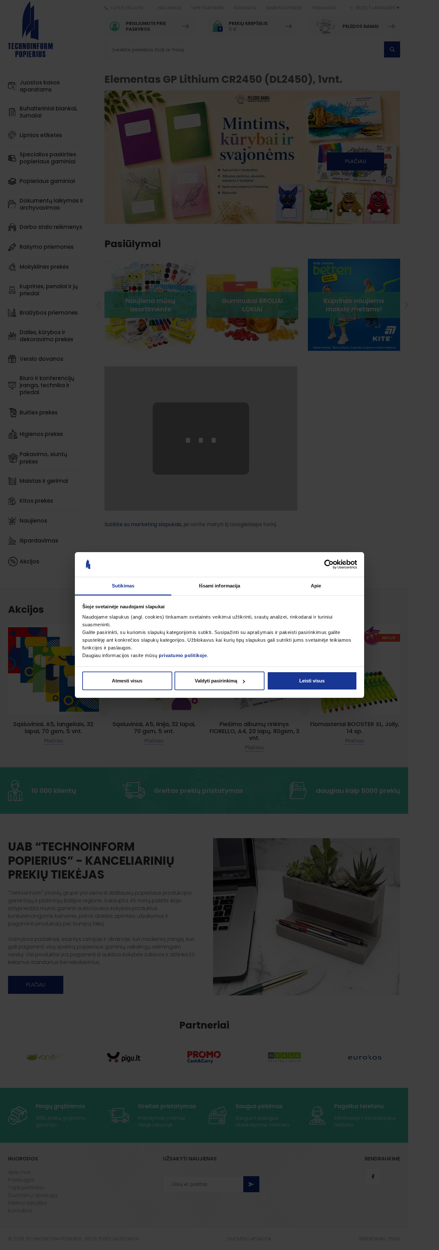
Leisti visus (312, 680)
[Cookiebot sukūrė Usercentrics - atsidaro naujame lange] (329, 564)
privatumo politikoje (183, 655)
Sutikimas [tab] (123, 585)
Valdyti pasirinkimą (216, 680)
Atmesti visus (127, 680)
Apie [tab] (316, 585)
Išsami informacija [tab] (219, 585)
